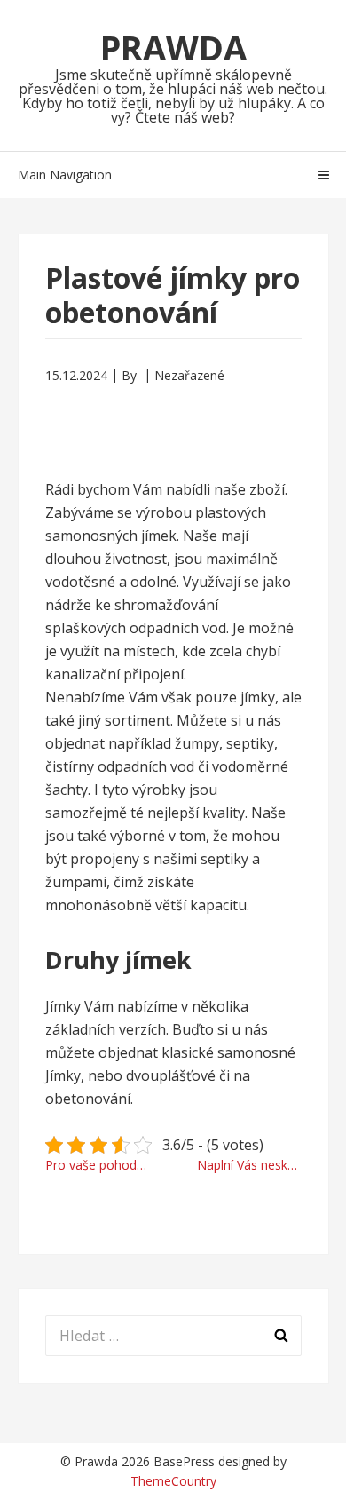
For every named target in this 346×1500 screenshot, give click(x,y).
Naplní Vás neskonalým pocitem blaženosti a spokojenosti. (249, 1164)
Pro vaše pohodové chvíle (104, 1164)
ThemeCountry (173, 1480)
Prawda (173, 47)
